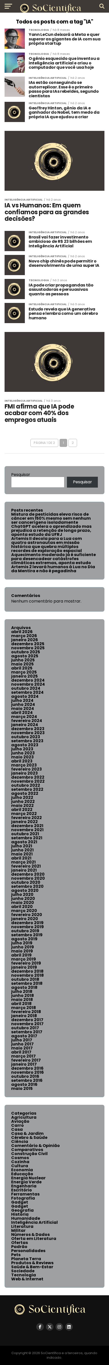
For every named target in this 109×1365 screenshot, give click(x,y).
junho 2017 (22, 1044)
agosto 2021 (24, 842)
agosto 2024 (25, 696)
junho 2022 (23, 801)
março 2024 (24, 717)
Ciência (19, 1141)
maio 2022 (22, 805)
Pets (16, 1255)
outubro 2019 (25, 931)
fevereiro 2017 (26, 1060)
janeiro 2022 (24, 822)
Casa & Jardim (27, 1133)
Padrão (19, 1247)
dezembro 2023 (27, 729)
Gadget (19, 1202)
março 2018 (23, 1008)
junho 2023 (23, 753)
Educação (22, 1174)
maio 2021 (22, 854)
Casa (17, 1129)
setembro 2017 (26, 1032)
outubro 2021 (25, 834)
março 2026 (24, 636)
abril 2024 (22, 712)
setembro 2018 (27, 983)
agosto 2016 (24, 1084)
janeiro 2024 (24, 725)
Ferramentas (25, 1194)
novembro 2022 (28, 781)
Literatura (22, 1226)
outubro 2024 (25, 688)
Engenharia (24, 1186)
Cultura (19, 1166)
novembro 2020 (28, 878)
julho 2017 (21, 1040)
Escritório (21, 1190)
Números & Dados (30, 1234)
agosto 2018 (24, 987)
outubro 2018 (25, 979)
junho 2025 (23, 660)
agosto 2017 (24, 1036)
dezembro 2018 (27, 971)
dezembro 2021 (27, 826)
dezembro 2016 (27, 1068)
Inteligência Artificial (34, 1222)
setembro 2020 (27, 886)
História (20, 1214)
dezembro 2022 (27, 777)
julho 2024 (22, 700)
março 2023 (24, 765)
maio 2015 (22, 1088)
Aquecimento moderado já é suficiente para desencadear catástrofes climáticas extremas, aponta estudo (53, 559)
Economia (22, 1170)
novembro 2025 (28, 648)
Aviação (20, 1121)
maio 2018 (22, 999)
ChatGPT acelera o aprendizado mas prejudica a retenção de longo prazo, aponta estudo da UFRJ (51, 530)
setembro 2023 (27, 741)
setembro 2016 (27, 1080)
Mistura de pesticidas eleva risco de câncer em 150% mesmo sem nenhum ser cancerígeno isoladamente (51, 518)
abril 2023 (21, 761)
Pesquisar (20, 474)
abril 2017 (21, 1052)
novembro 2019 (27, 927)
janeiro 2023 (24, 773)
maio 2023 (22, 757)
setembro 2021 (26, 838)
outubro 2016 (25, 1076)
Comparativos (27, 1150)
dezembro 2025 (27, 644)
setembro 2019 (27, 935)
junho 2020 (23, 898)
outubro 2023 (25, 737)
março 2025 (24, 672)
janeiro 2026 (24, 640)
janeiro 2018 (24, 1016)
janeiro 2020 (24, 919)
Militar (18, 1230)
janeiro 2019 (24, 967)
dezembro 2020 (28, 874)
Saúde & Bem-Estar (32, 1267)
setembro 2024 (27, 692)
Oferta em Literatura (33, 1238)
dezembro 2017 (27, 1020)
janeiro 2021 (24, 870)
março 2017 (23, 1056)
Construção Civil (29, 1154)
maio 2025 (22, 664)
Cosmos (20, 1158)
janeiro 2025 (24, 676)
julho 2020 (22, 894)
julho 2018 (21, 991)
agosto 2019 (24, 939)
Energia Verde (26, 1182)
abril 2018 (21, 1004)
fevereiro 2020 (26, 915)
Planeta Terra (26, 1259)
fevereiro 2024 (26, 721)
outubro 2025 (25, 652)
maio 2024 (22, 708)
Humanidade (25, 1218)
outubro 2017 (25, 1028)
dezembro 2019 (27, 923)
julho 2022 (22, 797)
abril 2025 (21, 668)
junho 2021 (22, 850)
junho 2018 (22, 995)
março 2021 (23, 862)
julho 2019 (21, 943)
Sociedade (22, 1271)
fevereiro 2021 (26, 866)
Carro (17, 1125)
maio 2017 (22, 1048)
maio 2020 (22, 902)
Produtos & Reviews (32, 1263)
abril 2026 (22, 632)
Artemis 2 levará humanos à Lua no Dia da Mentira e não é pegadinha (53, 569)
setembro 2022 (27, 789)
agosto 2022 (24, 793)
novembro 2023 (28, 733)
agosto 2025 (24, 656)
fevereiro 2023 (26, 769)
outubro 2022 (25, 785)
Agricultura (24, 1117)
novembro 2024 (28, 684)
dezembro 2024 (28, 680)
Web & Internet (27, 1279)
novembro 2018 (27, 975)
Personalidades (28, 1251)
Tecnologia (23, 1275)
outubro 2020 (25, 882)
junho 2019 (22, 947)
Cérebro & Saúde (29, 1137)
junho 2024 (23, 704)
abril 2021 (21, 858)
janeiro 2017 (24, 1064)
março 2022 (24, 814)
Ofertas (19, 1243)
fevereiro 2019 (26, 963)
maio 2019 (22, 951)
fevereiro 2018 (26, 1012)
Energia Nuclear (28, 1178)
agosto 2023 (24, 745)
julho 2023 (22, 749)
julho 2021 (21, 846)
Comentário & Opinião (35, 1145)
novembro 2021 (27, 830)
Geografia (22, 1210)
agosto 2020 (25, 890)
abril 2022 (21, 809)
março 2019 (23, 959)
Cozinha (20, 1162)
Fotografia (23, 1198)
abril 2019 (21, 955)
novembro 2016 (27, 1072)
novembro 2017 (27, 1024)
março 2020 (24, 911)
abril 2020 (22, 906)
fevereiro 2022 (26, 818)
